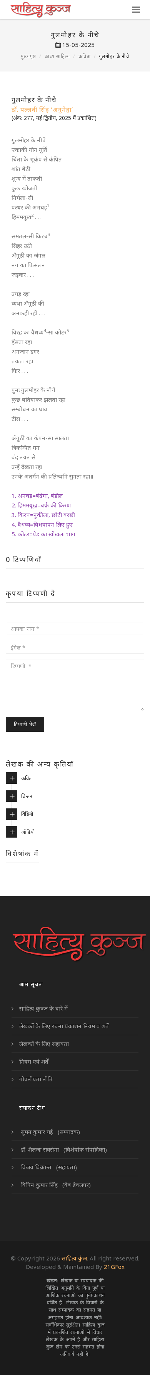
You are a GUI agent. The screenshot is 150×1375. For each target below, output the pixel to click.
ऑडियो (28, 831)
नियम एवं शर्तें (33, 1061)
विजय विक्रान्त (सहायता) (48, 1167)
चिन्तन (26, 796)
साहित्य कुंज (74, 1258)
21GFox (114, 1266)
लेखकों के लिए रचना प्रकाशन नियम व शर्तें (64, 1026)
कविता (84, 56)
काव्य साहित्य (57, 56)
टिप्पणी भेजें (25, 724)
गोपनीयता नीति (36, 1079)
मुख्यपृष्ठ (28, 56)
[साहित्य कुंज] (40, 9)
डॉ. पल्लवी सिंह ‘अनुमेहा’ (42, 109)
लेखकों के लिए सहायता (44, 1043)
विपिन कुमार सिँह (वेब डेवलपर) (55, 1185)
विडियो (27, 813)
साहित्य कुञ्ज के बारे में (43, 1008)
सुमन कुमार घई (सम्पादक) (49, 1132)
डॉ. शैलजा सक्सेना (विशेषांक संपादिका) (63, 1149)
